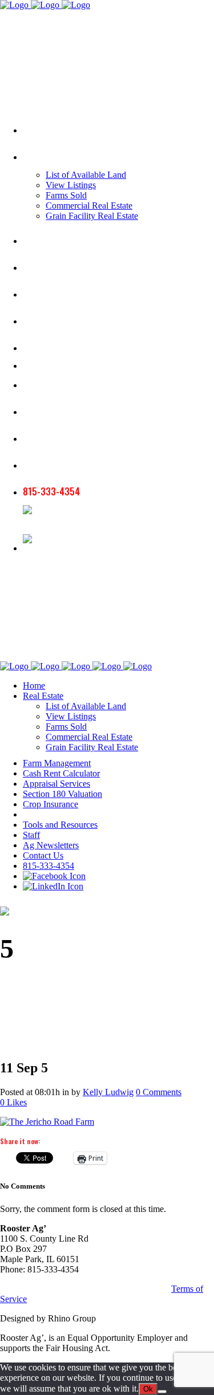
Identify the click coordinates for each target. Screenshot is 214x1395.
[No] (162, 1391)
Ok (148, 1389)
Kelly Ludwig (108, 1092)
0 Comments (158, 1092)
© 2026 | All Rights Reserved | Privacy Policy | (85, 1289)
